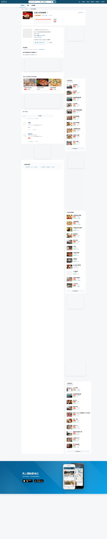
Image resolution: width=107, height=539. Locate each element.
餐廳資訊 (22, 5)
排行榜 (103, 1)
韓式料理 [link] (77, 267)
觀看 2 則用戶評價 (40, 42)
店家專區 (97, 1)
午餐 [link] (46, 15)
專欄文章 (92, 1)
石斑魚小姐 (30, 133)
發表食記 (83, 1)
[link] (77, 87)
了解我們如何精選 (41, 49)
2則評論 (55, 22)
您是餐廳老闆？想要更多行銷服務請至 (42, 39)
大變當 (29, 122)
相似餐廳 (33, 5)
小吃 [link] (43, 15)
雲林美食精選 (38, 15)
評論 (28, 5)
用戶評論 (25, 111)
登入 (79, 1)
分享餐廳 (50, 42)
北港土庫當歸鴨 (40, 12)
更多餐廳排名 (75, 148)
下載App (88, 1)
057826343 (40, 37)
